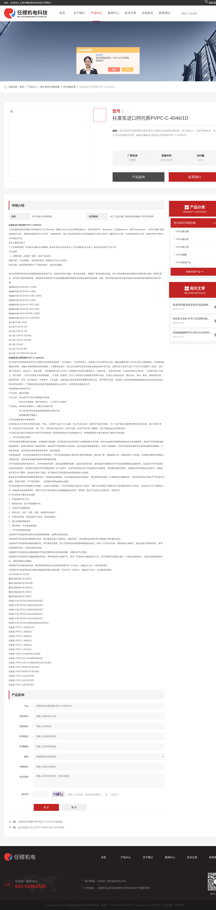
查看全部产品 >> (195, 271)
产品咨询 (138, 177)
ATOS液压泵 (69, 87)
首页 (62, 13)
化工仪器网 (167, 905)
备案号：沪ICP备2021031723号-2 (118, 905)
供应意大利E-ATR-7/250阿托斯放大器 (193, 318)
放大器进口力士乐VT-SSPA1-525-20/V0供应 (41, 827)
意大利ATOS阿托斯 (49, 87)
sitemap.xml (143, 905)
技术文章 (130, 13)
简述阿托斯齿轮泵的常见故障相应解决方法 (193, 304)
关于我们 (79, 13)
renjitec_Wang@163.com (112, 881)
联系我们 (164, 13)
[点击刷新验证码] (58, 794)
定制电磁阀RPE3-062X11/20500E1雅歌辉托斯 (193, 332)
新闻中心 (113, 13)
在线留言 (147, 13)
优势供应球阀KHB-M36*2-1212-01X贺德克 (40, 821)
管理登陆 (179, 905)
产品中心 (96, 13)
